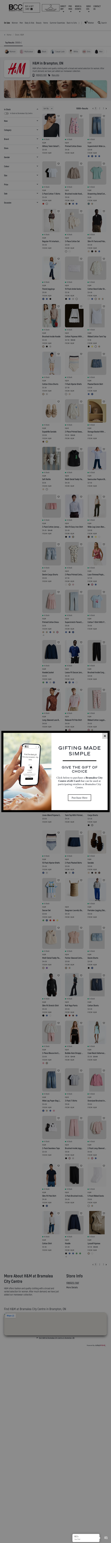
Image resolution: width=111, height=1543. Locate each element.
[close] (105, 736)
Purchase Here (79, 797)
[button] (106, 1538)
